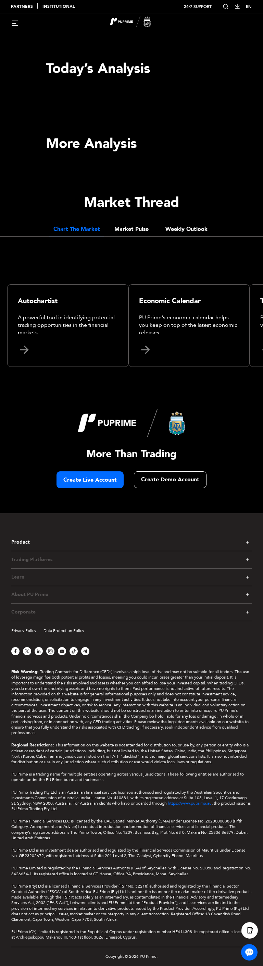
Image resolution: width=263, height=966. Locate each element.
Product (20, 542)
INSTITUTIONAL (58, 6)
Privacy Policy (23, 630)
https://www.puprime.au (190, 803)
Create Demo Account (170, 479)
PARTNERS (22, 6)
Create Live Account (90, 480)
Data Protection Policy (63, 630)
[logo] (135, 22)
